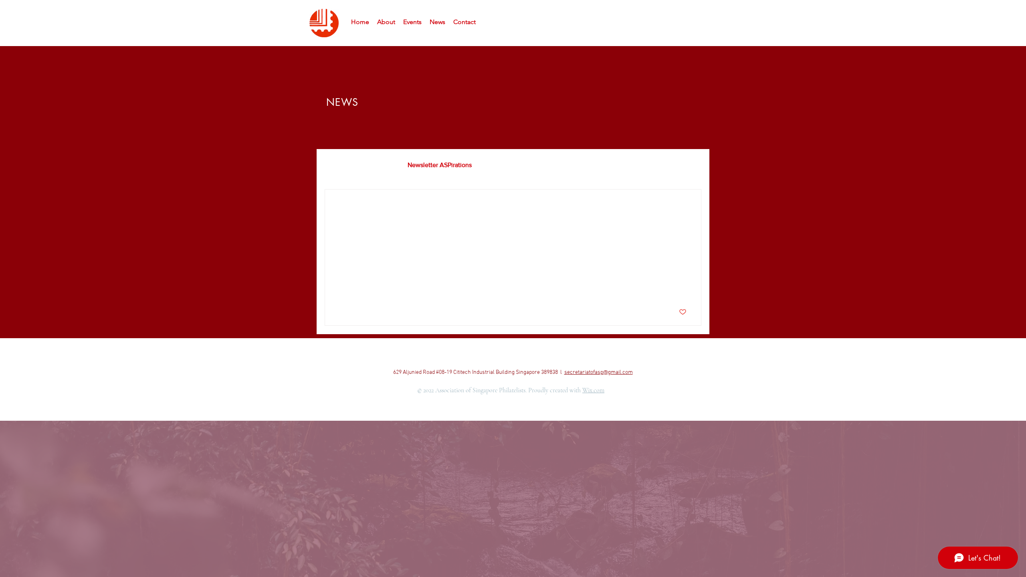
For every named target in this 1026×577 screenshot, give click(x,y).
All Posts (337, 164)
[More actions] (685, 206)
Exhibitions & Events (516, 164)
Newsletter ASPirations (440, 164)
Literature (378, 164)
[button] (691, 166)
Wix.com (593, 390)
